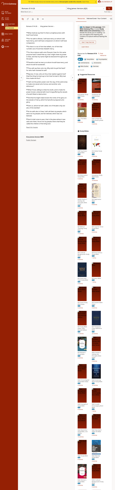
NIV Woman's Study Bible (82, 353)
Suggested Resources (87, 75)
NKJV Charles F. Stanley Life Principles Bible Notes (96, 355)
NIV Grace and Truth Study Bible (83, 279)
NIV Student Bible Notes (97, 303)
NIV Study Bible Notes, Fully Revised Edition (82, 328)
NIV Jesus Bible (96, 278)
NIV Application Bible (96, 200)
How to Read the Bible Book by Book (97, 119)
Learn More (85, 47)
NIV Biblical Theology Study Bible (82, 228)
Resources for (87, 54)
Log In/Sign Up (106, 2)
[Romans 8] (21, 77)
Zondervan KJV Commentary (96, 95)
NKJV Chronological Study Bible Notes (83, 381)
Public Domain (31, 140)
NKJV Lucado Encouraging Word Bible (97, 405)
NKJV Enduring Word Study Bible (97, 381)
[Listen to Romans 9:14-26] (42, 19)
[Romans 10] (72, 77)
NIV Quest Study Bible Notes (83, 303)
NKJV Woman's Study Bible (82, 480)
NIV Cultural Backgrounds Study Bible (83, 254)
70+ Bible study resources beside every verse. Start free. (58, 2)
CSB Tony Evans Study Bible (82, 151)
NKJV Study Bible (83, 456)
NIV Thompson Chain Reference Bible (97, 328)
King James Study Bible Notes (83, 95)
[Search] (109, 8)
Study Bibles (84, 131)
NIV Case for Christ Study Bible (97, 227)
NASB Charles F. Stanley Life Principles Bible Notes (82, 202)
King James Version (33, 137)
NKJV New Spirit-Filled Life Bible (97, 430)
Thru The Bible (82, 119)
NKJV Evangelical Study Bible (83, 405)
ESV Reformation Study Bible (83, 176)
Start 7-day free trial (88, 42)
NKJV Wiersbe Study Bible (96, 456)
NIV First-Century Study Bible (97, 253)
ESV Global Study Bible (97, 151)
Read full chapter (32, 127)
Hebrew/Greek (92, 18)
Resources (81, 18)
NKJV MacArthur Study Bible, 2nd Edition (83, 431)
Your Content (101, 18)
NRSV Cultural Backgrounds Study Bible (98, 481)
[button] (104, 2)
